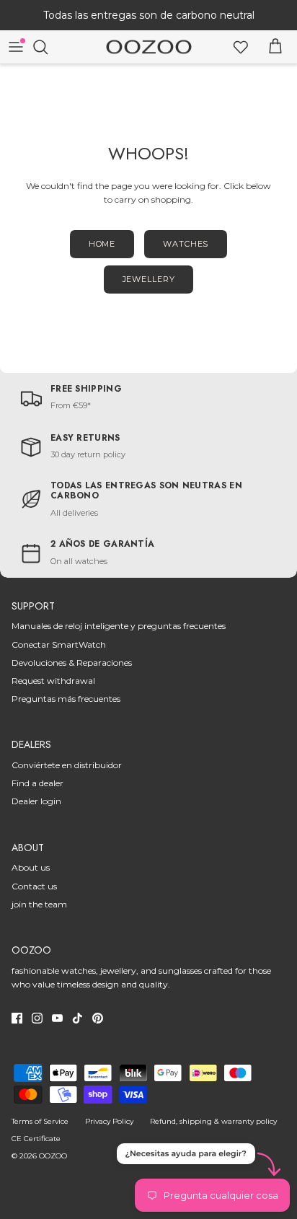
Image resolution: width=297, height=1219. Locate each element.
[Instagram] (37, 1018)
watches (185, 244)
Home (102, 244)
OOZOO (53, 1156)
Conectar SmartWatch (59, 644)
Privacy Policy (109, 1121)
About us (31, 867)
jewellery (149, 279)
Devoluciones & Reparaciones (72, 662)
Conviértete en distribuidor (67, 765)
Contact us (34, 886)
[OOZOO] (149, 47)
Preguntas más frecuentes (66, 698)
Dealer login (36, 801)
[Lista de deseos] (241, 47)
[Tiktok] (77, 1018)
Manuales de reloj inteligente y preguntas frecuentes (119, 625)
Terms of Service (40, 1121)
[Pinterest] (97, 1018)
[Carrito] (275, 47)
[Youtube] (57, 1018)
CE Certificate (36, 1138)
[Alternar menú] (16, 47)
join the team (39, 904)
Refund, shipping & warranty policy (213, 1121)
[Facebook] (17, 1018)
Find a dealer (37, 783)
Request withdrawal (53, 680)
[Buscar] (47, 47)
